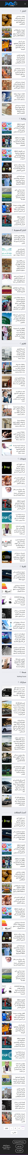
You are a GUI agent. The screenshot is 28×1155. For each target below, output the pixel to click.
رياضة (23, 118)
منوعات (23, 458)
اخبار (24, 11)
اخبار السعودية (20, 230)
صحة (24, 672)
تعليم (24, 343)
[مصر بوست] (11, 4)
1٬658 (6, 1128)
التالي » (14, 1132)
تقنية (24, 566)
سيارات (23, 682)
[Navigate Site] (25, 4)
